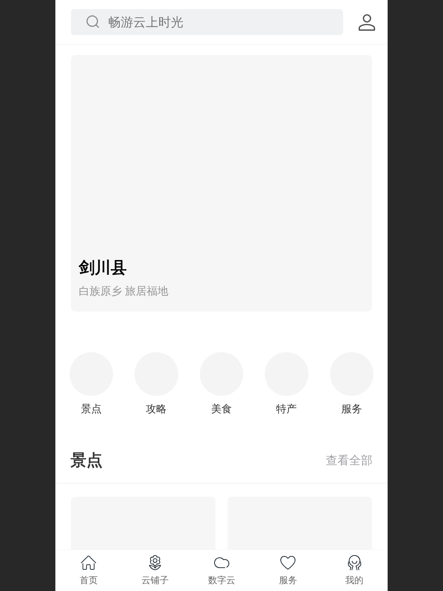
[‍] (349, 460)
